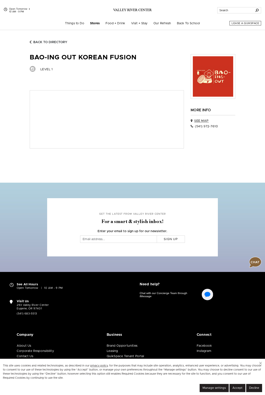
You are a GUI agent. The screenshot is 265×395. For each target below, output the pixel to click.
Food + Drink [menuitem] (115, 23)
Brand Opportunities (122, 345)
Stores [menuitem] (95, 23)
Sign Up (171, 239)
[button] (260, 363)
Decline (254, 387)
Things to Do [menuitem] (74, 23)
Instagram (204, 350)
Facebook (204, 345)
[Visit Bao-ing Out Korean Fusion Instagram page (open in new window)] (33, 69)
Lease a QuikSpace (245, 23)
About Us (24, 345)
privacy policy (99, 365)
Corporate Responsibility (35, 350)
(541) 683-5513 (27, 313)
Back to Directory (50, 42)
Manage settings (214, 387)
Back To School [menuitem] (188, 23)
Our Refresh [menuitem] (162, 23)
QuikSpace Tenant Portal (125, 356)
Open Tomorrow (18, 9)
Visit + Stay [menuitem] (139, 23)
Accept (237, 387)
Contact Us (25, 356)
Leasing (112, 350)
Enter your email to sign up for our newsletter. (132, 231)
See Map (201, 120)
